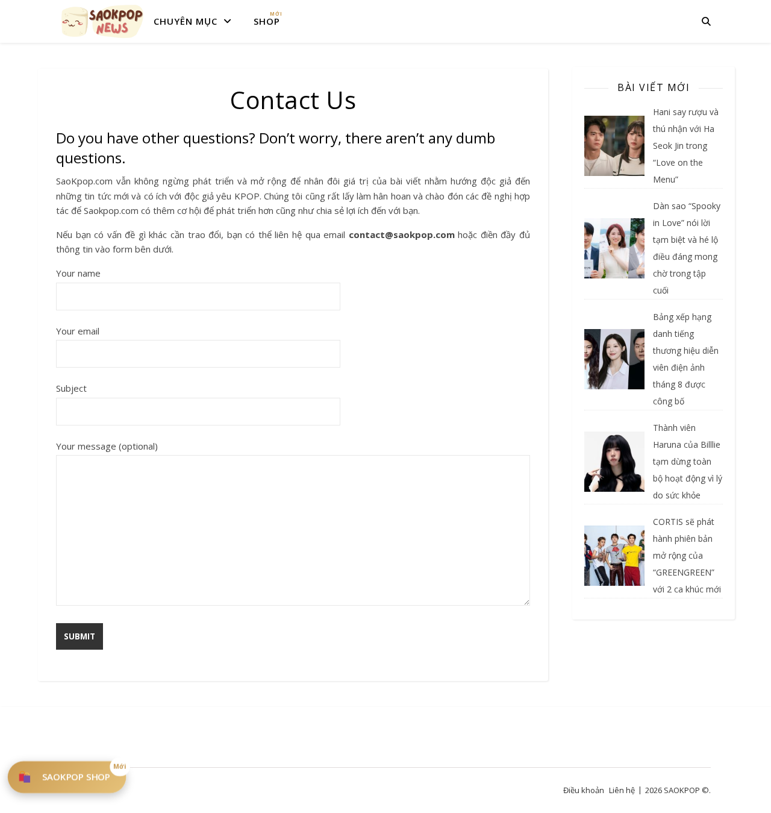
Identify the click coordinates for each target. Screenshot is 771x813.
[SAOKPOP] (102, 21)
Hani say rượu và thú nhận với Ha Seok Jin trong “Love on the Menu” (686, 145)
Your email (77, 331)
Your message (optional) (107, 446)
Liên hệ (622, 790)
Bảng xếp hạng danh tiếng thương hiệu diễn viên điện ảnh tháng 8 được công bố (686, 359)
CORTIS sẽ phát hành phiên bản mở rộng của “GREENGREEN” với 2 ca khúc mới (687, 555)
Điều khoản (583, 790)
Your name (78, 273)
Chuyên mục (185, 21)
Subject (71, 388)
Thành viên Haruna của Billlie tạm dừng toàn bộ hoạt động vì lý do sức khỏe (687, 461)
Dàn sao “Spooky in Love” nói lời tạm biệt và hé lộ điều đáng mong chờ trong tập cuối (686, 248)
